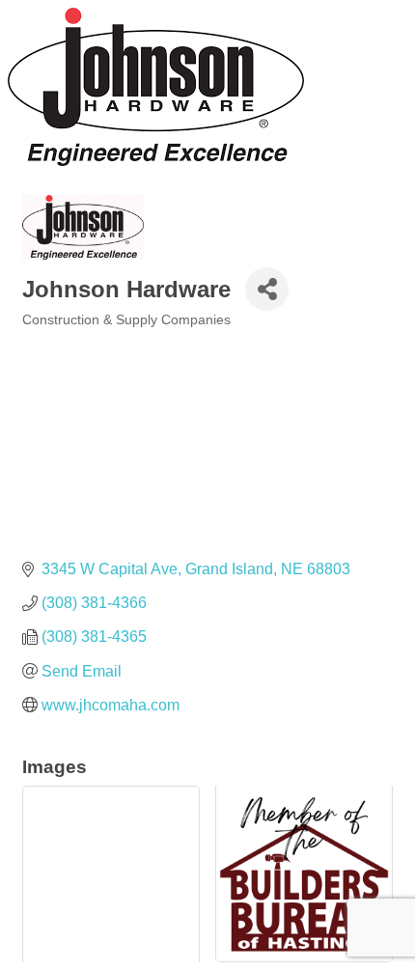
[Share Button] (267, 289)
